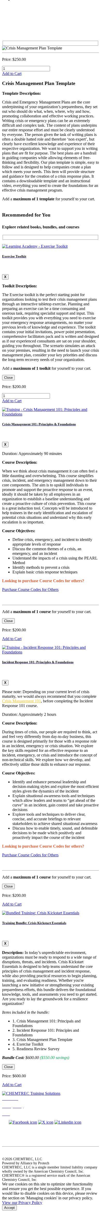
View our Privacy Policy (22, 1202)
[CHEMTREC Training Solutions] (31, 1093)
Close (8, 378)
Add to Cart (11, 73)
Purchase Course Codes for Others (30, 589)
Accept (9, 1208)
